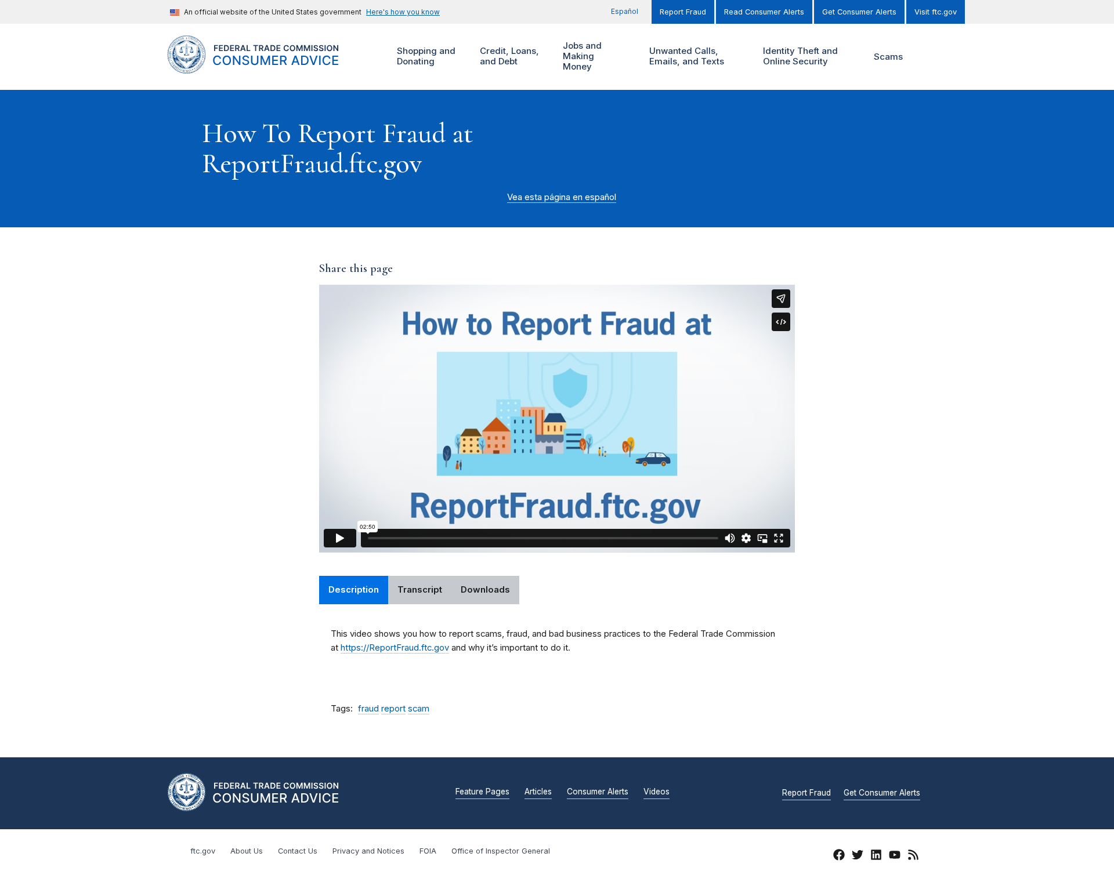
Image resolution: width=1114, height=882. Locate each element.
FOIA (427, 851)
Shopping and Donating (424, 56)
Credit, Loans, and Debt (508, 56)
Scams (888, 56)
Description (353, 590)
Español (624, 11)
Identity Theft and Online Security (799, 56)
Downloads (485, 590)
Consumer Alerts (597, 792)
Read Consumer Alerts (764, 12)
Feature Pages (482, 792)
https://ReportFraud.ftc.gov (395, 648)
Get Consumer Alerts (859, 12)
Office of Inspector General (500, 851)
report (393, 708)
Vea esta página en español (561, 197)
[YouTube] (894, 856)
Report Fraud (683, 12)
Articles (538, 792)
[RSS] (913, 856)
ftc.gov (202, 851)
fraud (368, 708)
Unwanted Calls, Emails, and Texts (685, 56)
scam (418, 708)
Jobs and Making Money (581, 56)
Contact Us (297, 851)
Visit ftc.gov (935, 12)
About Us (246, 851)
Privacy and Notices (368, 851)
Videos (656, 792)
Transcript (419, 590)
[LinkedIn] (876, 856)
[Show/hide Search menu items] (931, 57)
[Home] (267, 67)
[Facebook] (839, 856)
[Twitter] (857, 856)
